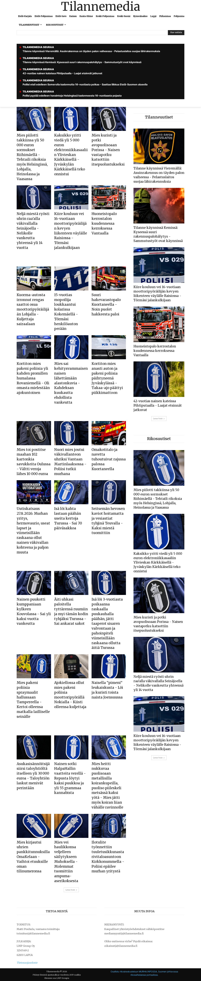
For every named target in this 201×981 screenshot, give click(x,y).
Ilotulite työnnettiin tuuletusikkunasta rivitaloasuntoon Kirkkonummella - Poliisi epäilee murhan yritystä (108, 856)
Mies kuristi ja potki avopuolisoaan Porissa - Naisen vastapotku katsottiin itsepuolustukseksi (108, 150)
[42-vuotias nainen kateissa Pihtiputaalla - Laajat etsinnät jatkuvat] (158, 379)
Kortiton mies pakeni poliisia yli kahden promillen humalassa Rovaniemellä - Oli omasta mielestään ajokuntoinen (33, 378)
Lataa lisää (70, 889)
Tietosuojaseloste (27, 962)
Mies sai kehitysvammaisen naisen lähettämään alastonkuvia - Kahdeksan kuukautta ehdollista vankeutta (71, 382)
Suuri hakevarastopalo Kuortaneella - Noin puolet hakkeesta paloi (106, 304)
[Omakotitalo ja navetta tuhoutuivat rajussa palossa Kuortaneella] (109, 433)
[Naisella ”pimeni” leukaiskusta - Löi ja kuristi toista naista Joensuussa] (109, 666)
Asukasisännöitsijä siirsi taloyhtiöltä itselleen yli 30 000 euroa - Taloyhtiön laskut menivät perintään (33, 776)
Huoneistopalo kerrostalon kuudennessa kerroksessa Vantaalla (104, 223)
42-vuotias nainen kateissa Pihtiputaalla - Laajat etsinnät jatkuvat (157, 405)
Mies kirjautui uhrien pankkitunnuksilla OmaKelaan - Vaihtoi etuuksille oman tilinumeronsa (33, 856)
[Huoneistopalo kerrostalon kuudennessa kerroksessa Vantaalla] (109, 197)
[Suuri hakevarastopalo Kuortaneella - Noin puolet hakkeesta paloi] (109, 278)
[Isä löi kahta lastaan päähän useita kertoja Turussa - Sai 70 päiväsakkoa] (71, 492)
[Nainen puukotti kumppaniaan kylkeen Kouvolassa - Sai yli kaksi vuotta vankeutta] (34, 583)
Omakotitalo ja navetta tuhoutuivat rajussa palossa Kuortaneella (109, 459)
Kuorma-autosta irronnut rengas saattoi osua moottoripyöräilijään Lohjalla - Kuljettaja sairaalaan (33, 309)
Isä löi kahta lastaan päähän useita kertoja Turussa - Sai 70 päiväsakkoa (68, 518)
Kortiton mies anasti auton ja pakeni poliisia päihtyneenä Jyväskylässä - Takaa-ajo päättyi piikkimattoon (107, 378)
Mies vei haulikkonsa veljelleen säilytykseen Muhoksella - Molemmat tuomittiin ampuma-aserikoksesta (66, 861)
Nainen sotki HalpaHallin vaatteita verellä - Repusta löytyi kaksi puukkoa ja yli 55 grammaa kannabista (70, 778)
